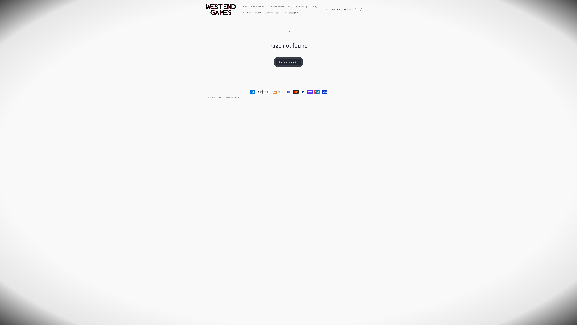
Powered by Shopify (232, 97)
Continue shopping (288, 61)
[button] (355, 9)
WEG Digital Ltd (218, 97)
